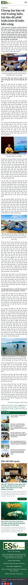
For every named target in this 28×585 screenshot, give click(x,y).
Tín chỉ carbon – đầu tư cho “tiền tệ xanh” (17, 416)
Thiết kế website (20, 579)
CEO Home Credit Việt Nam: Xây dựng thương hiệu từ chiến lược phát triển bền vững (18, 452)
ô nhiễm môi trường (19, 408)
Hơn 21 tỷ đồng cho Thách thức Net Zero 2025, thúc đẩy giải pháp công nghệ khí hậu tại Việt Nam (18, 434)
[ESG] (6, 2)
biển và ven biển (12, 407)
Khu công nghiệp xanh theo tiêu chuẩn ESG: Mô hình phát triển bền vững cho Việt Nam (18, 443)
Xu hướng (15, 405)
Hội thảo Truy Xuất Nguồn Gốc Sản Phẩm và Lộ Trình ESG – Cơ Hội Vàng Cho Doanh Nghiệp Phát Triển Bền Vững (18, 426)
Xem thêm (22, 498)
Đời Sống (8, 405)
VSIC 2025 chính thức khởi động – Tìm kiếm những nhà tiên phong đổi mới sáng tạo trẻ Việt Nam (13, 523)
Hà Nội (11, 408)
